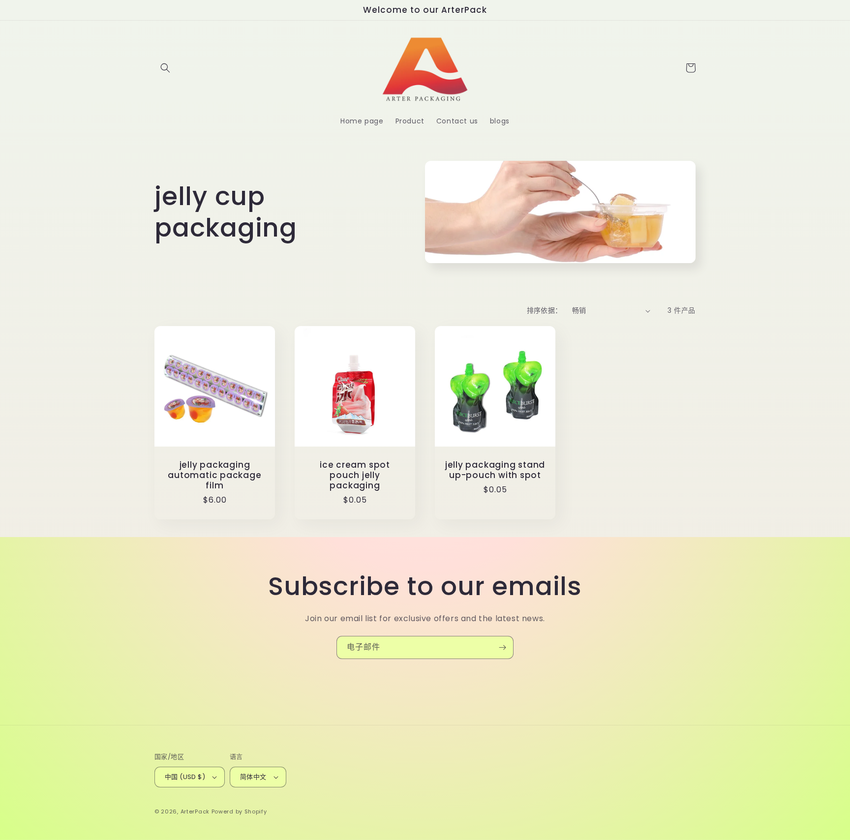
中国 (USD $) (185, 776)
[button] (165, 68)
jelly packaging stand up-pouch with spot (495, 470)
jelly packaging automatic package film (214, 475)
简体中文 (253, 776)
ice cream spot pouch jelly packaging (355, 475)
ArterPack (195, 811)
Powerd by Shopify (239, 811)
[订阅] (502, 647)
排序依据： (544, 310)
